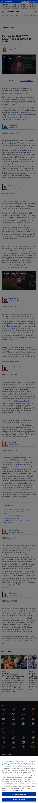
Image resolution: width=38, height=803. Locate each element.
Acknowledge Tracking (19, 799)
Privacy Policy (27, 766)
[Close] (36, 758)
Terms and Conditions (8, 765)
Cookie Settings (18, 790)
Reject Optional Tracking (19, 794)
